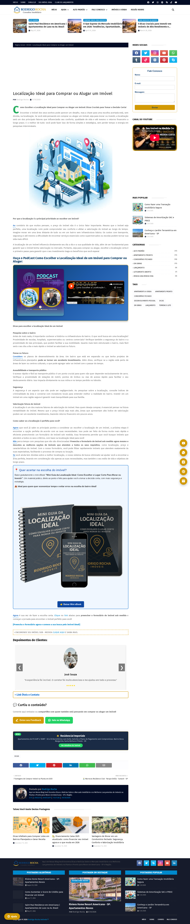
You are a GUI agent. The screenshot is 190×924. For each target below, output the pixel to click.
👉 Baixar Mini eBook (70, 604)
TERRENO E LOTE (165, 305)
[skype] (166, 2)
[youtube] (175, 2)
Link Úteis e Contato (27, 694)
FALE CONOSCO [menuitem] (98, 10)
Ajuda (14, 916)
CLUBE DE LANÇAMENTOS (64, 2)
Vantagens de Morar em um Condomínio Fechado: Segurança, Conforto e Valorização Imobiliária (108, 839)
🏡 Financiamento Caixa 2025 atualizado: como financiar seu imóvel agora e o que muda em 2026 (70, 839)
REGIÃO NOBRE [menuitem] (137, 10)
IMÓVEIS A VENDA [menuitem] (119, 10)
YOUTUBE (56, 798)
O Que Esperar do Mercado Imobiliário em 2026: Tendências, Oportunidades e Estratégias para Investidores (102, 25)
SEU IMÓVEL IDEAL (45, 2)
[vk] (155, 60)
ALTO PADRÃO (155, 251)
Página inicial (20, 45)
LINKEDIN (37, 798)
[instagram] (157, 2)
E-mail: (138, 83)
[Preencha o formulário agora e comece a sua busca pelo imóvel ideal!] (46, 624)
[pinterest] (162, 2)
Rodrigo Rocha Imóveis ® (38, 919)
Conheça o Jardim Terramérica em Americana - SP (161, 232)
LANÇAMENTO (155, 268)
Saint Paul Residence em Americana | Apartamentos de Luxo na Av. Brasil (48, 25)
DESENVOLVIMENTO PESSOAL (145, 301)
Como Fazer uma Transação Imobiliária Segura (157, 206)
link (66, 615)
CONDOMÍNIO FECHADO (155, 259)
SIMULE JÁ (32, 2)
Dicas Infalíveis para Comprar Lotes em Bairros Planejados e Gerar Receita (31, 838)
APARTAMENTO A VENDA (142, 292)
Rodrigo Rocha (22, 100)
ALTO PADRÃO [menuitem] (79, 10)
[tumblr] (136, 60)
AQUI (62, 632)
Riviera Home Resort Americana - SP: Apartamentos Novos (42, 880)
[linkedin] (174, 863)
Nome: (137, 75)
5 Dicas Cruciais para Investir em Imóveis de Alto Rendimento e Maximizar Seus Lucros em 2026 (154, 25)
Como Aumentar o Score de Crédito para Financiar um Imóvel (44, 893)
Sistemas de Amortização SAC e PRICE (159, 219)
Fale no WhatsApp (61, 720)
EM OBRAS (155, 263)
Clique (57, 615)
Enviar (155, 107)
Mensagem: (140, 92)
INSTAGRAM (66, 798)
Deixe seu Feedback (30, 720)
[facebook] (148, 2)
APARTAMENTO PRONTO (155, 255)
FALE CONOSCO (172, 919)
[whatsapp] (173, 53)
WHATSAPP (47, 798)
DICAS (29, 45)
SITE (30, 798)
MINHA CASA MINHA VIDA (155, 276)
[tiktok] (171, 2)
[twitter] (153, 2)
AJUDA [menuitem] (63, 10)
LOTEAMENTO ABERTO (155, 272)
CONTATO (161, 919)
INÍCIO (15, 2)
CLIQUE (56, 632)
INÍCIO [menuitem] (54, 10)
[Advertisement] (70, 68)
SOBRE (23, 2)
